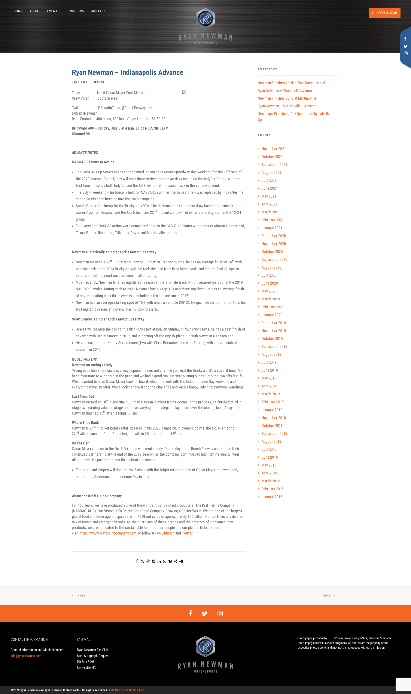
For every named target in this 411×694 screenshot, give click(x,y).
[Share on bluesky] (170, 561)
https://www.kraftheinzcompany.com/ (108, 533)
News (100, 82)
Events (53, 11)
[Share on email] (181, 561)
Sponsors (75, 11)
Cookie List (136, 690)
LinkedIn (168, 533)
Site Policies (118, 690)
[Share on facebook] (136, 561)
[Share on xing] (175, 561)
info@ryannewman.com (26, 656)
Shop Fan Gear (384, 13)
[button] (405, 39)
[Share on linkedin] (159, 561)
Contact (98, 11)
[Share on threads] (147, 561)
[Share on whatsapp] (164, 561)
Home (18, 11)
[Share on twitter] (142, 561)
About (35, 11)
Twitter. (187, 533)
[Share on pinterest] (153, 561)
